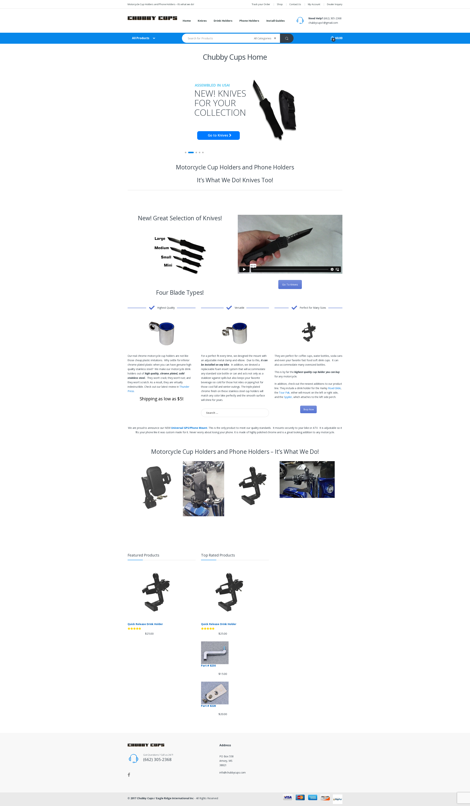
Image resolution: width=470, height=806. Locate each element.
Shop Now (308, 409)
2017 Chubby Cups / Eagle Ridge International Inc (162, 798)
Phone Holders (249, 20)
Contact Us (295, 4)
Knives (202, 20)
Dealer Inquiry (334, 4)
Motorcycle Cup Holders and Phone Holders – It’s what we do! (161, 4)
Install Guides (275, 20)
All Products (141, 38)
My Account (314, 4)
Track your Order (261, 4)
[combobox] (216, 38)
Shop (280, 4)
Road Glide (334, 388)
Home (187, 20)
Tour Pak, (284, 392)
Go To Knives (290, 284)
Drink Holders (223, 20)
